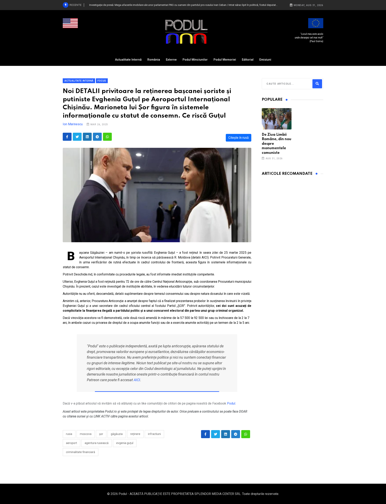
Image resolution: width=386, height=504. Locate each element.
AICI (137, 380)
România (153, 59)
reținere (135, 434)
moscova (85, 434)
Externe (171, 59)
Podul (231, 403)
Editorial (248, 59)
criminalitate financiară (80, 452)
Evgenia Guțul (124, 443)
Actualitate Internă (128, 59)
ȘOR (101, 434)
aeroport (71, 443)
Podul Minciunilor (195, 59)
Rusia (69, 434)
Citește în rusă (238, 138)
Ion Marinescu (73, 124)
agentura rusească (97, 443)
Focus (102, 80)
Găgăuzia (117, 434)
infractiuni (154, 434)
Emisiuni (265, 59)
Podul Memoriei (225, 59)
